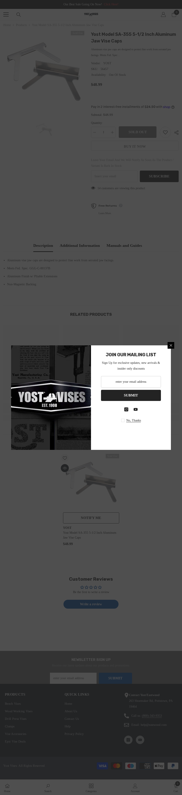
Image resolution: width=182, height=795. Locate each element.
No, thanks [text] (133, 420)
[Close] (171, 345)
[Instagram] (126, 409)
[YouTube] (135, 409)
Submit (131, 395)
